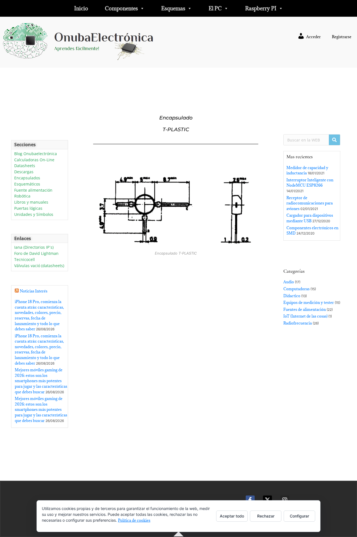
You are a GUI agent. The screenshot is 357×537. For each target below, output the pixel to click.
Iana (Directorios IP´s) (34, 247)
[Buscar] (334, 140)
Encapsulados (27, 178)
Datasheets (24, 165)
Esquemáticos (27, 184)
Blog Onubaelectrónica (35, 154)
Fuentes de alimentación (304, 309)
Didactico (291, 295)
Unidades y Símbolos (33, 214)
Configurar (299, 516)
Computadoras (296, 288)
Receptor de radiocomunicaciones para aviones (309, 203)
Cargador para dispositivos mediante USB (309, 218)
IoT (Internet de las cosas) (305, 316)
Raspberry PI (260, 8)
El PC (215, 8)
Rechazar (265, 516)
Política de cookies (134, 520)
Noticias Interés (33, 291)
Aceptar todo (232, 516)
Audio (288, 281)
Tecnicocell (24, 259)
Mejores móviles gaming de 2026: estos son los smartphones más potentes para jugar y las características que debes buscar (41, 380)
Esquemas (173, 8)
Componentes (121, 8)
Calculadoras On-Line (34, 160)
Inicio (81, 8)
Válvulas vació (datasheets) (39, 265)
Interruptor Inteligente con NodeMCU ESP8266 (309, 182)
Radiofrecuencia (297, 323)
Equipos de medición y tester (308, 302)
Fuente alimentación (33, 190)
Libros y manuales (31, 202)
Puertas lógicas (28, 208)
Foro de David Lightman (36, 253)
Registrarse (341, 36)
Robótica (22, 196)
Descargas (23, 172)
